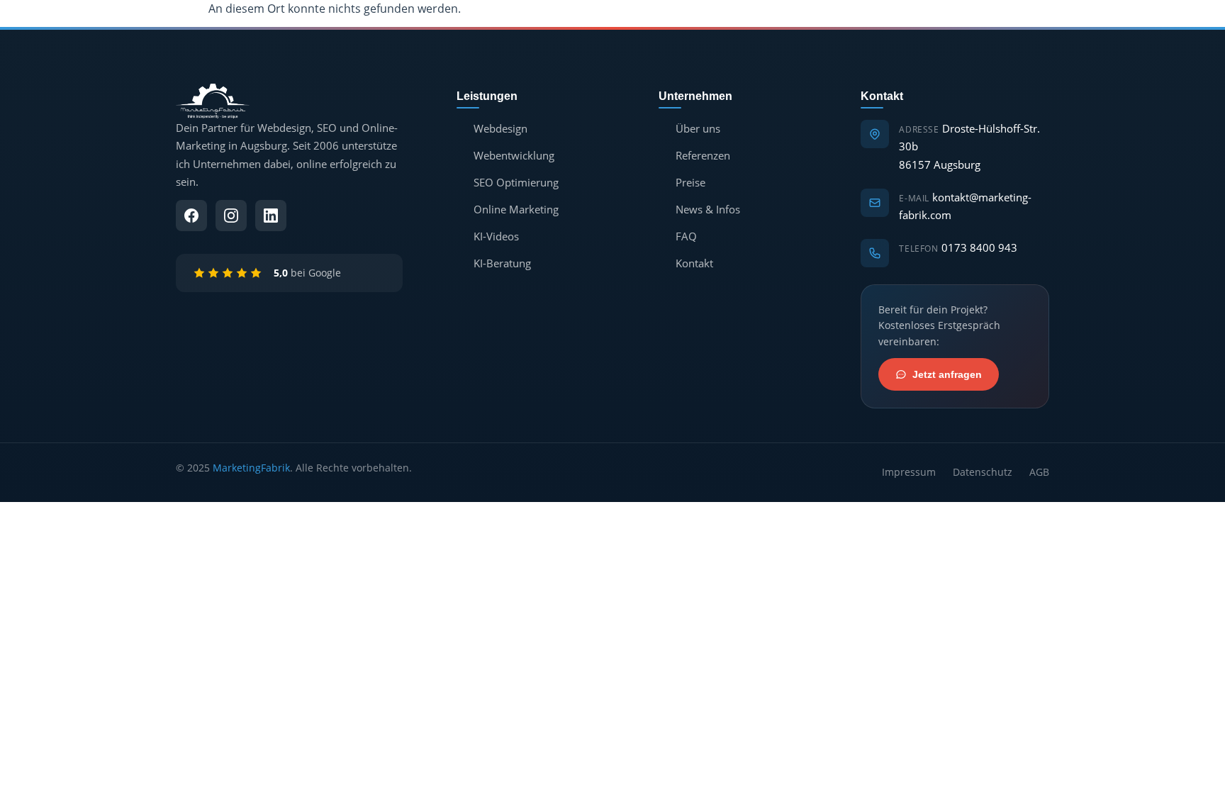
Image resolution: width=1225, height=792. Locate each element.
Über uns (698, 128)
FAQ (686, 236)
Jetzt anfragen (947, 374)
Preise (690, 182)
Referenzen (703, 155)
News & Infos (708, 209)
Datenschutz (982, 472)
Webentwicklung (514, 155)
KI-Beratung (502, 263)
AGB (1039, 472)
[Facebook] (191, 215)
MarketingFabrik (251, 467)
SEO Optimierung (516, 182)
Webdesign (500, 128)
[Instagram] (231, 215)
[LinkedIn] (270, 215)
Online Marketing (516, 209)
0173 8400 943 (979, 247)
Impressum (909, 472)
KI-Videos (496, 236)
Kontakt (694, 263)
